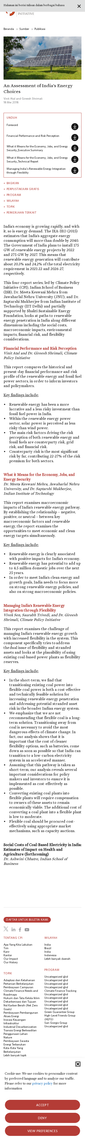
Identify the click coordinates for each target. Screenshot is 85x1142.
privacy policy (42, 1083)
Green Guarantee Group (59, 1011)
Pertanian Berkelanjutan (19, 983)
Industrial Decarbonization (20, 1026)
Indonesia (50, 955)
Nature (8, 1037)
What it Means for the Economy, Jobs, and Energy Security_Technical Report (37, 159)
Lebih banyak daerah (57, 958)
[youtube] (27, 929)
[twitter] (6, 929)
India (47, 944)
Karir (6, 951)
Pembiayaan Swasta (16, 1040)
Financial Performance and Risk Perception (33, 135)
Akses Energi (11, 1016)
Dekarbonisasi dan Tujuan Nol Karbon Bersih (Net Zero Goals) (21, 1005)
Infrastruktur (11, 1023)
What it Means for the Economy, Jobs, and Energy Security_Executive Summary (37, 148)
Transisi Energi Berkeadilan (20, 1030)
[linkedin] (13, 929)
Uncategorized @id (56, 976)
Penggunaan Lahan (16, 1033)
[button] (78, 1064)
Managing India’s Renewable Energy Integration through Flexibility (36, 170)
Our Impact (11, 958)
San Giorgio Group (55, 1022)
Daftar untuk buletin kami (27, 919)
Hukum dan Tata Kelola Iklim (22, 998)
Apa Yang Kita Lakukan (18, 944)
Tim (6, 948)
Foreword (12, 124)
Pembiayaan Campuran (18, 987)
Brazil (47, 948)
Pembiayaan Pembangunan (21, 1012)
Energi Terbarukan (15, 1044)
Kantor (8, 955)
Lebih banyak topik (15, 1055)
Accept (42, 1105)
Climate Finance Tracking (60, 990)
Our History (11, 962)
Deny (42, 1118)
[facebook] (20, 929)
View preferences (42, 1131)
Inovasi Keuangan (15, 1019)
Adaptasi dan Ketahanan (19, 980)
